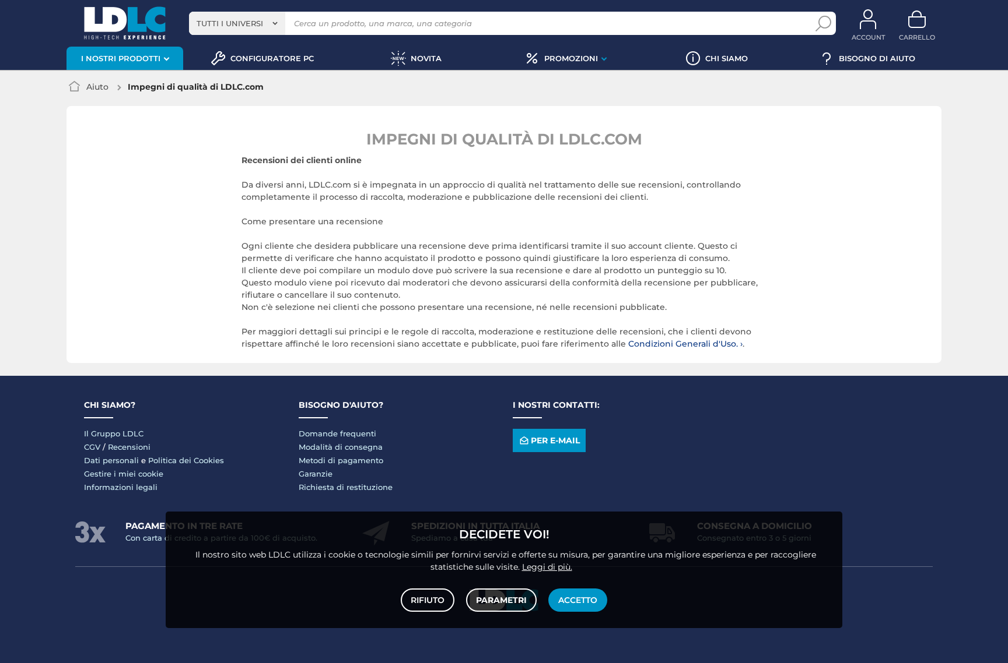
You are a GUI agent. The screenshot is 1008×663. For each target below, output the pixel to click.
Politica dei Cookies (186, 460)
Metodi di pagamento (341, 460)
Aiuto (97, 87)
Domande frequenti (337, 433)
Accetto (577, 600)
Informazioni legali (121, 487)
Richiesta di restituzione (346, 487)
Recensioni (129, 447)
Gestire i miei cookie (123, 473)
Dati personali (111, 460)
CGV (92, 447)
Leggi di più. (547, 567)
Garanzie (315, 473)
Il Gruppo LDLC (114, 433)
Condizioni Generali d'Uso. (684, 343)
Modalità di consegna (341, 447)
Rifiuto (427, 600)
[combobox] (237, 23)
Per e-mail (555, 440)
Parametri (501, 600)
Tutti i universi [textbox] (230, 23)
